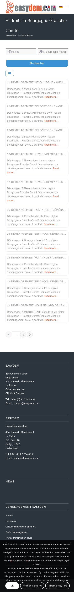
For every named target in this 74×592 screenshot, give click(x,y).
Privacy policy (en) (57, 585)
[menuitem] (39, 7)
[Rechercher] (39, 7)
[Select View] (10, 73)
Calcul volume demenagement (21, 526)
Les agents (11, 520)
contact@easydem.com (26, 403)
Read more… (51, 96)
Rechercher (41, 63)
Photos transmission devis (19, 537)
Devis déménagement (16, 532)
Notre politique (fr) (32, 585)
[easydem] (31, 7)
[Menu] (66, 7)
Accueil (9, 515)
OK (12, 585)
